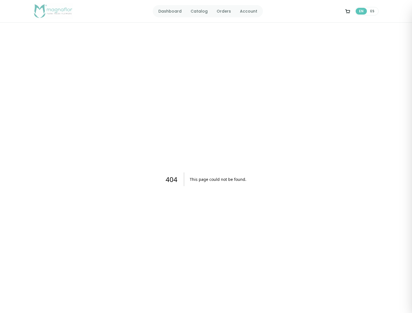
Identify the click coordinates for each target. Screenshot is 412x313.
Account (248, 11)
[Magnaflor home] (53, 11)
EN (361, 11)
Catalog (199, 11)
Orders (224, 11)
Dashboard (170, 11)
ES (372, 11)
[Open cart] (347, 11)
